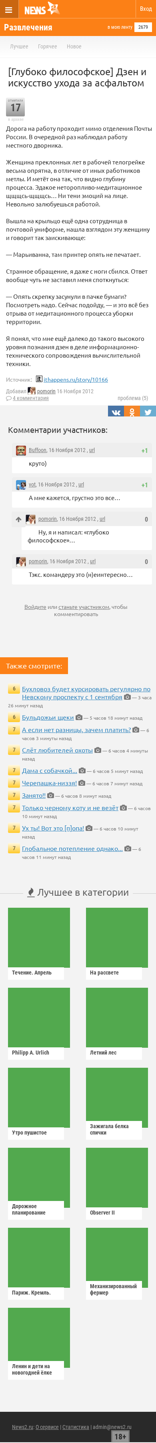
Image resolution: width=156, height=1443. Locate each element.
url (92, 450)
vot (32, 484)
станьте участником (83, 606)
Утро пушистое (29, 1132)
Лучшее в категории (82, 892)
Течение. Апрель (32, 972)
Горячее (47, 46)
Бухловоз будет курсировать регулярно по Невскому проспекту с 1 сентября (86, 692)
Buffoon (37, 450)
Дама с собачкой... (49, 770)
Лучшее (19, 46)
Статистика (75, 1427)
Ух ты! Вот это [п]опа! (53, 828)
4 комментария (31, 398)
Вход (146, 8)
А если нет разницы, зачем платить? (76, 729)
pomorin (46, 391)
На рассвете (104, 972)
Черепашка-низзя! (49, 783)
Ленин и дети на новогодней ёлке (32, 1369)
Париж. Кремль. (31, 1292)
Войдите (35, 606)
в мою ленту (120, 27)
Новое (74, 46)
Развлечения (28, 27)
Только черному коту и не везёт (70, 807)
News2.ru (22, 1427)
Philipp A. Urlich (30, 1052)
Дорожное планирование (29, 1209)
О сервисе (47, 1427)
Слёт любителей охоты (57, 750)
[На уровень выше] (19, 519)
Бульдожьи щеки (48, 717)
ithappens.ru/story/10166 (76, 379)
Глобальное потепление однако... (72, 848)
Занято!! (34, 795)
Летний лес (103, 1052)
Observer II (102, 1212)
